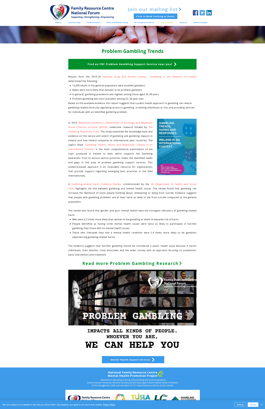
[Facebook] (195, 12)
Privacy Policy (109, 404)
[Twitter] (202, 12)
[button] (132, 310)
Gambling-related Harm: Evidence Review (96, 184)
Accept (253, 404)
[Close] (261, 404)
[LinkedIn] (209, 12)
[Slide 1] (132, 36)
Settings (240, 404)
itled (80, 144)
